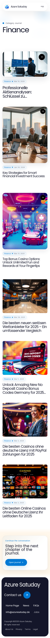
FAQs (36, 605)
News (26, 605)
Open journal (15, 562)
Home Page (12, 605)
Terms (28, 629)
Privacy (19, 629)
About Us (9, 629)
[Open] (42, 6)
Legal (35, 629)
